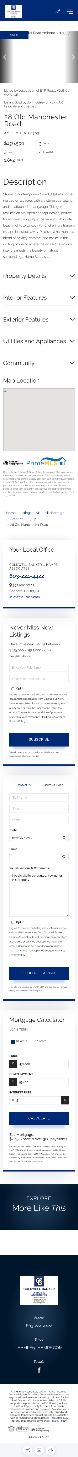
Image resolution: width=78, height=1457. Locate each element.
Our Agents (33, 597)
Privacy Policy (17, 721)
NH (38, 513)
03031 (32, 519)
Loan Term (18, 1029)
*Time (13, 849)
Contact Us (16, 597)
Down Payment (21, 1074)
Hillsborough (54, 513)
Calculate (39, 1118)
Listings (25, 513)
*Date (13, 830)
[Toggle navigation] (70, 12)
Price (13, 1056)
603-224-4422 (26, 576)
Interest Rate (20, 1092)
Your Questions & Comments (29, 868)
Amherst (17, 519)
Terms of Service (28, 991)
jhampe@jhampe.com (38, 1347)
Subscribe (39, 740)
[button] (7, 57)
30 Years (21, 1041)
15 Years (40, 1041)
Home (11, 513)
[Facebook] (39, 1370)
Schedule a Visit (54, 785)
